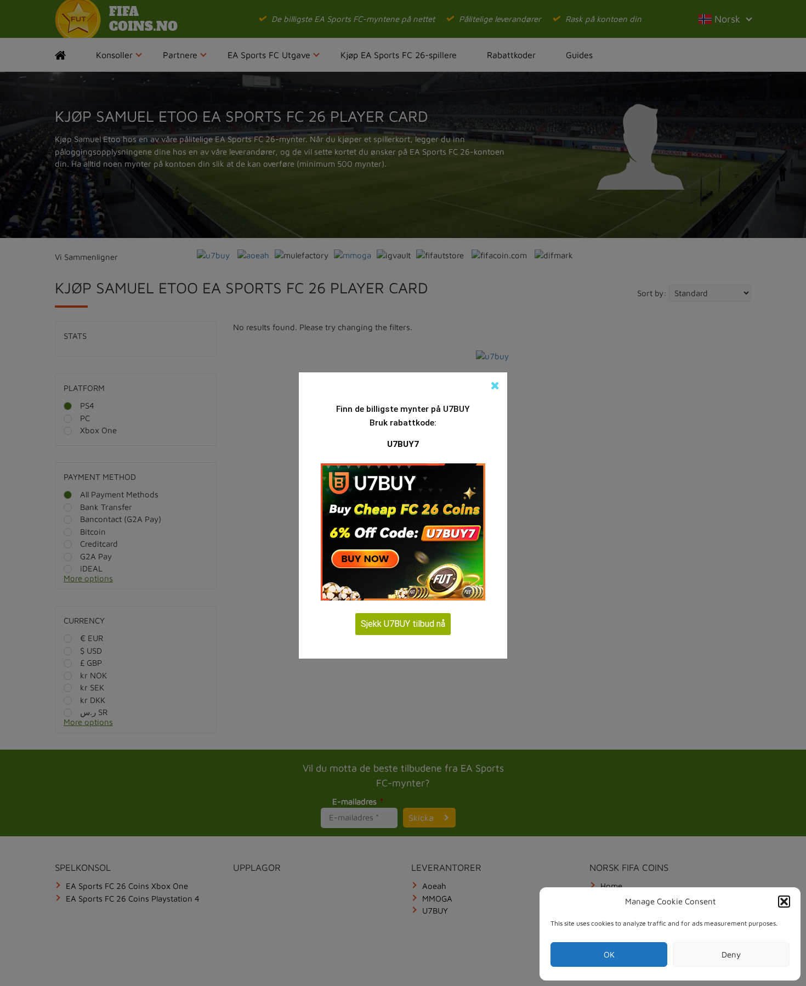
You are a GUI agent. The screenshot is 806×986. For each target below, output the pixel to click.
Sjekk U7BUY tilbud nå (403, 624)
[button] (784, 901)
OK (609, 954)
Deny (731, 954)
